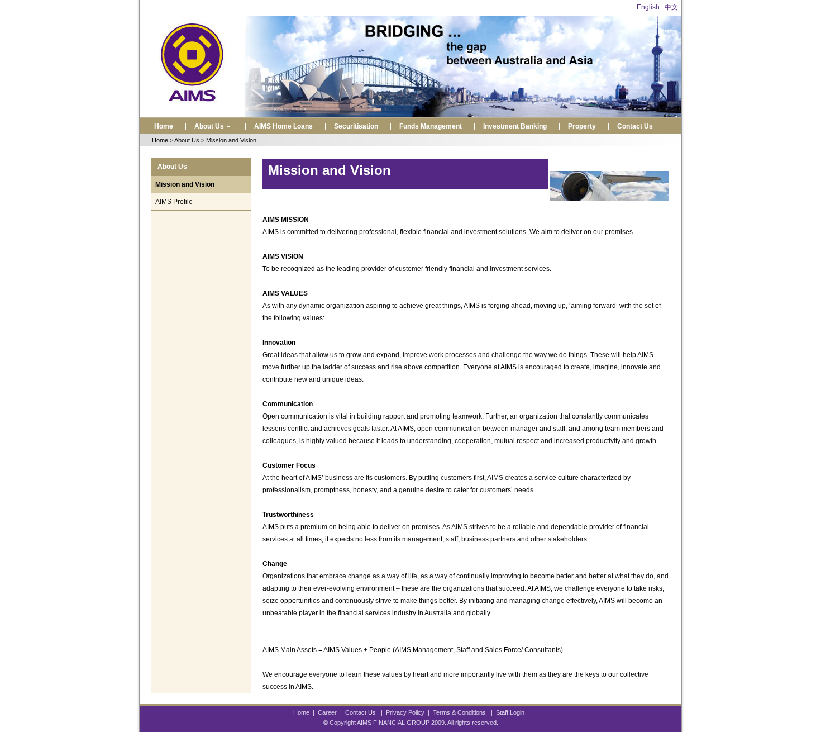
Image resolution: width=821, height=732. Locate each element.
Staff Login (510, 712)
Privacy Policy (405, 712)
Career (327, 712)
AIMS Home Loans (283, 126)
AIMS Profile (174, 202)
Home (163, 126)
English (648, 7)
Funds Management (430, 126)
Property (582, 126)
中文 (671, 7)
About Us (209, 126)
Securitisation (356, 126)
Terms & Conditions (459, 712)
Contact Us (635, 126)
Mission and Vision (184, 184)
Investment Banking (515, 126)
